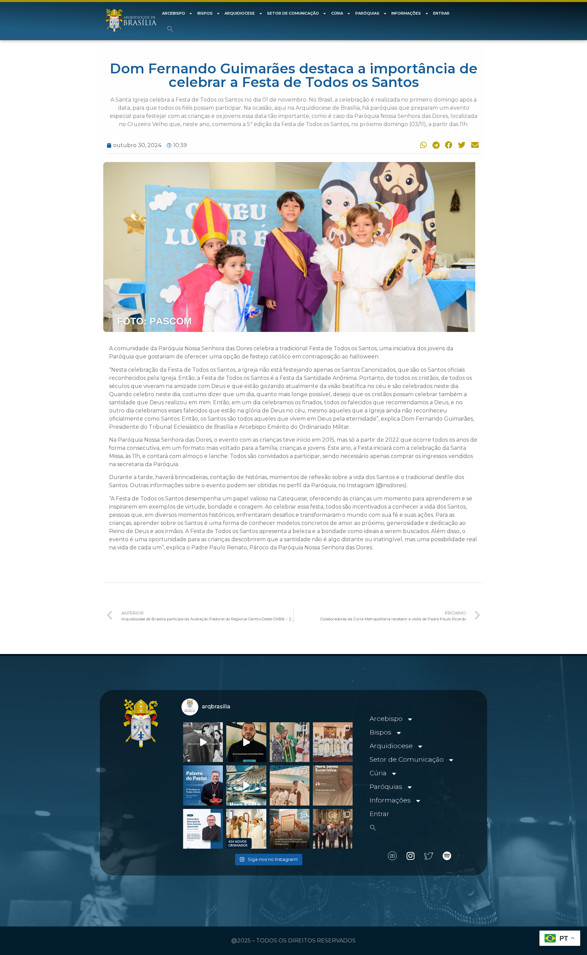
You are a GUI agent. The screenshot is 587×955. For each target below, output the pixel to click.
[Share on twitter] (461, 144)
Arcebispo (173, 13)
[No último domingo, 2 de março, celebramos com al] (289, 742)
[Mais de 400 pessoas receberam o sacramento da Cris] (246, 829)
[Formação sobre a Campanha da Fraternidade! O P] (246, 742)
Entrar (441, 13)
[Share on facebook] (447, 144)
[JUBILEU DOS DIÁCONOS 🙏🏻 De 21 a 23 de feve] (333, 829)
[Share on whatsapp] (421, 144)
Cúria (337, 13)
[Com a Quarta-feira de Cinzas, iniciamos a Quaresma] (203, 742)
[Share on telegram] (434, 144)
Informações (406, 13)
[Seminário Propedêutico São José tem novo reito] (333, 742)
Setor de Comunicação (293, 13)
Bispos (205, 13)
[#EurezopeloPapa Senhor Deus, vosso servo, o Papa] (246, 785)
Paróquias (367, 13)
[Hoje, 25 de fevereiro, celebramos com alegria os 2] (203, 829)
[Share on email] (473, 144)
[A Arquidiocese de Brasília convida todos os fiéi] (333, 785)
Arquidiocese (240, 13)
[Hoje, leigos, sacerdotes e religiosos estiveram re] (289, 785)
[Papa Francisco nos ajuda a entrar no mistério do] (203, 785)
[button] (170, 29)
